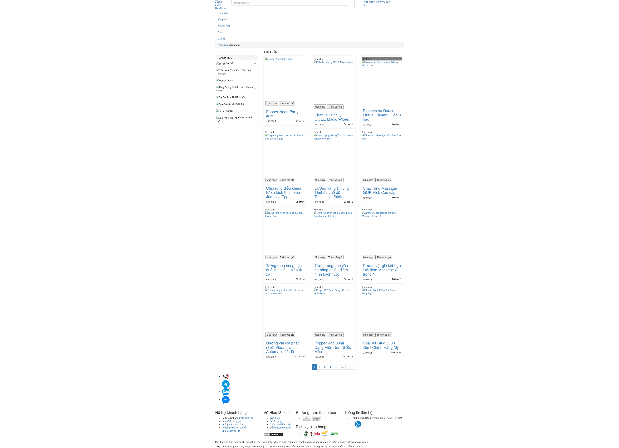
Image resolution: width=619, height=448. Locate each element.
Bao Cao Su (237, 103)
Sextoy (229, 110)
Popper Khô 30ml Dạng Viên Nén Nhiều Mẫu (332, 347)
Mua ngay (272, 103)
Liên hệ (221, 38)
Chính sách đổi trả (231, 430)
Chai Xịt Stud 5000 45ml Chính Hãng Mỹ (381, 345)
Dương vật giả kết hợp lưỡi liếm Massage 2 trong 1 (382, 270)
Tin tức (221, 32)
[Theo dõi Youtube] (367, 422)
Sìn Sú (229, 63)
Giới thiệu (275, 417)
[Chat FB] (226, 399)
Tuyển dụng (276, 421)
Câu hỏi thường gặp (232, 421)
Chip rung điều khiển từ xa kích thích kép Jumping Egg (283, 192)
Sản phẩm (223, 19)
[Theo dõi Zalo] (358, 423)
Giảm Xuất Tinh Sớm (233, 71)
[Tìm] (351, 3)
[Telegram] (226, 383)
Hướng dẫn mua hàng (233, 424)
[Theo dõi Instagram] (364, 422)
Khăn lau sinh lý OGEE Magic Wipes (331, 117)
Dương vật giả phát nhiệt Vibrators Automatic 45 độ (282, 347)
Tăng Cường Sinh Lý (234, 88)
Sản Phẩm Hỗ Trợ (234, 119)
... (336, 366)
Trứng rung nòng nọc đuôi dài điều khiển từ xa (284, 270)
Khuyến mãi (224, 25)
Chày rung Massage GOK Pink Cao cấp (380, 190)
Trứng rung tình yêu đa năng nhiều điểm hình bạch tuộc (331, 270)
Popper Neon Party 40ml (282, 114)
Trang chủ (223, 13)
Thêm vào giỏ (287, 103)
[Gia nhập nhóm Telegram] (372, 425)
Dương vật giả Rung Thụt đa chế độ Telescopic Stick (331, 192)
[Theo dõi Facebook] (352, 422)
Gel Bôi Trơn (238, 97)
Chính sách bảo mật (280, 424)
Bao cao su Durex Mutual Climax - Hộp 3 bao (382, 115)
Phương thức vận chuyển (234, 427)
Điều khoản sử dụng (280, 427)
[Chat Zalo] (226, 391)
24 (342, 366)
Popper (230, 80)
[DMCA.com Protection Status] (273, 434)
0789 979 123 (246, 417)
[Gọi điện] (226, 376)
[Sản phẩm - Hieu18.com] (220, 5)
